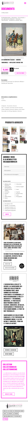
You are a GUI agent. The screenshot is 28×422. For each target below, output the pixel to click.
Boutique (14, 17)
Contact (5, 413)
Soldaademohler (5, 17)
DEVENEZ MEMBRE (8, 354)
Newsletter (5, 411)
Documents (21, 17)
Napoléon (15, 111)
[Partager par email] (2, 73)
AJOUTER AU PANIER (20, 73)
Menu (25, 2)
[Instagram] (7, 73)
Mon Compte (10, 413)
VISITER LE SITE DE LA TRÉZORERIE (9, 267)
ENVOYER (7, 214)
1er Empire (6, 107)
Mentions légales (18, 416)
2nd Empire (12, 107)
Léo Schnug (9, 111)
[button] (14, 39)
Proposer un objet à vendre (18, 411)
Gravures (15, 105)
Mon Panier (16, 413)
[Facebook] (5, 73)
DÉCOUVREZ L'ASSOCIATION (10, 350)
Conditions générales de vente (8, 416)
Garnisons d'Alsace (14, 109)
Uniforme (19, 111)
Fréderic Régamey (5, 109)
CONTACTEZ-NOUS (7, 263)
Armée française (19, 107)
